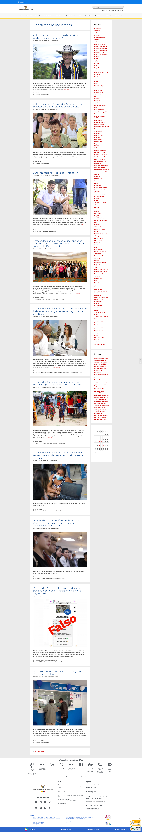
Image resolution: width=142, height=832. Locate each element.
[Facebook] (36, 802)
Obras (100, 399)
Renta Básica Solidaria (101, 271)
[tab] (71, 829)
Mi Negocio (97, 224)
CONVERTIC (113, 10)
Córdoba (97, 98)
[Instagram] (40, 802)
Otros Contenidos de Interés (124, 829)
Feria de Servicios (99, 159)
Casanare (97, 74)
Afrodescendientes (98, 358)
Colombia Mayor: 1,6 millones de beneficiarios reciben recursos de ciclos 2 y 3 (57, 36)
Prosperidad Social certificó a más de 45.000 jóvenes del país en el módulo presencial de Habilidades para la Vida (57, 523)
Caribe (96, 70)
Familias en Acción (100, 152)
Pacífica (96, 245)
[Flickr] (45, 807)
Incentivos (99, 376)
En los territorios (99, 148)
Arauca (96, 39)
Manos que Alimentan (101, 220)
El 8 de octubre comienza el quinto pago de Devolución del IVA (57, 672)
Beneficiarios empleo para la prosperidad (85, 817)
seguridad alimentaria (101, 297)
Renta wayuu (38, 371)
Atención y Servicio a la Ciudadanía (64, 15)
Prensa (107, 15)
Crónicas (97, 100)
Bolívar (96, 61)
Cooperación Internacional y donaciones (99, 92)
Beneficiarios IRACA (81, 818)
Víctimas (104, 417)
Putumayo (97, 258)
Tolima (96, 318)
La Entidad (88, 15)
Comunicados (98, 88)
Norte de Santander (100, 233)
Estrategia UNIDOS (100, 150)
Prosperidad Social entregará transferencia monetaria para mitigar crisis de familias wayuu (59, 383)
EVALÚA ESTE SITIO (105, 10)
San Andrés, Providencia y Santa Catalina (100, 291)
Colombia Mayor (39, 93)
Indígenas (103, 378)
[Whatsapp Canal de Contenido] (42, 764)
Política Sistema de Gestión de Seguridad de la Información (43, 819)
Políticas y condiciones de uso (38, 822)
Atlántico (97, 42)
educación (37, 578)
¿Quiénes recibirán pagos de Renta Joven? (56, 172)
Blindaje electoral (99, 44)
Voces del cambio (99, 344)
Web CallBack (71, 768)
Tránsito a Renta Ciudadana (60, 443)
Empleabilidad (98, 131)
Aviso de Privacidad (53, 817)
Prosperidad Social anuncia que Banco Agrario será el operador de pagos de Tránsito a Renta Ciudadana (58, 455)
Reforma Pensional (100, 262)
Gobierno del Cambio (100, 172)
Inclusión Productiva (100, 187)
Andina (96, 33)
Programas (98, 15)
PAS (95, 247)
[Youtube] (36, 807)
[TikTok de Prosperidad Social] (49, 802)
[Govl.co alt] (22, 2)
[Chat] (52, 764)
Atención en (90, 768)
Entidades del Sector (93, 829)
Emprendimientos (98, 374)
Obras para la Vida (100, 236)
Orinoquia (97, 242)
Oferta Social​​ (98, 240)
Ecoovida (97, 129)
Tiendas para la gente (101, 316)
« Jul (95, 457)
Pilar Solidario (98, 249)
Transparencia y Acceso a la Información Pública (38, 15)
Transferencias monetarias (42, 94)
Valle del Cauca (99, 337)
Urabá (96, 335)
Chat (51, 768)
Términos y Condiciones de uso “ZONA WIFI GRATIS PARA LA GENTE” (45, 821)
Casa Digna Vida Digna (101, 72)
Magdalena (38, 299)
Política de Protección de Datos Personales (40, 817)
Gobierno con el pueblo (101, 169)
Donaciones (98, 120)
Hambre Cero (98, 178)
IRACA (96, 200)
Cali (99, 362)
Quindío (96, 260)
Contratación (117, 15)
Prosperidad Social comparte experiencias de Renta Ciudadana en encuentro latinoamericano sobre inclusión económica (59, 244)
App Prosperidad (99, 37)
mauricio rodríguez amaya (99, 391)
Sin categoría (38, 509)
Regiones (97, 267)
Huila (96, 183)
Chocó (96, 83)
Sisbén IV (97, 308)
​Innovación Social (99, 194)
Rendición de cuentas (101, 269)
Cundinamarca (98, 103)
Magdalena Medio (99, 218)
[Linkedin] (40, 807)
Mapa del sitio (35, 824)
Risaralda (97, 283)
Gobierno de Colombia (65, 829)
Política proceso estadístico (37, 823)
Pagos (36, 443)
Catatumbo (97, 76)
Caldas (96, 65)
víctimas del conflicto (100, 419)
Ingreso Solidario (39, 662)
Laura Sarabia (103, 384)
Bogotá (96, 59)
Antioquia (97, 35)
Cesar (96, 81)
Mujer (103, 395)
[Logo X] (45, 802)
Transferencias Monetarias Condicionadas (46, 660)
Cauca (96, 79)
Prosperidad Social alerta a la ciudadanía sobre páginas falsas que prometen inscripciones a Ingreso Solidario (58, 591)
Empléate (97, 133)
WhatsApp (42, 768)
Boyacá (96, 63)
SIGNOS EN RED (120, 10)
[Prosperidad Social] (25, 8)
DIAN (95, 107)
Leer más (67, 89)
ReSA (96, 280)
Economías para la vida (101, 126)
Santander (97, 295)
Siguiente (40, 751)
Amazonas (97, 28)
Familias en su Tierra (100, 154)
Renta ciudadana (39, 297)
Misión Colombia (99, 227)
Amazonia (97, 30)
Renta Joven (38, 229)
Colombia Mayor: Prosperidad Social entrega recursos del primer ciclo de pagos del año (57, 105)
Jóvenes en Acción (40, 577)
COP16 (96, 96)
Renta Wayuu (66, 372)
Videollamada (80, 768)
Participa (80, 15)
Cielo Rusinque (39, 511)
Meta (95, 222)
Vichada (96, 342)
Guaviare (97, 176)
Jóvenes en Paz (99, 205)
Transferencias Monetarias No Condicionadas (99, 328)
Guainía (96, 174)
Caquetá (97, 68)
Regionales (97, 265)
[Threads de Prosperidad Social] (49, 807)
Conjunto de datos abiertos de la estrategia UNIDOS (88, 819)
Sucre (96, 310)
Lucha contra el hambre (47, 372)
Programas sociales (49, 662)
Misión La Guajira (99, 229)
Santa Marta (103, 403)
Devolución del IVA (40, 740)
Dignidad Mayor (99, 109)
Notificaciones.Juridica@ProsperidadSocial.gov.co (95, 801)
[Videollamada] (81, 764)
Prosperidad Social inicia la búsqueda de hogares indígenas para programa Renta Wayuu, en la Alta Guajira (60, 311)
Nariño (96, 231)
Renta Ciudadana (45, 299)
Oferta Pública (98, 238)
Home (96, 181)
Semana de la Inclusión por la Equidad (99, 301)
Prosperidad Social (100, 256)
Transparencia (98, 333)
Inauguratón (98, 185)
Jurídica (96, 211)
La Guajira (37, 372)
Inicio (21, 15)
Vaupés (96, 339)
